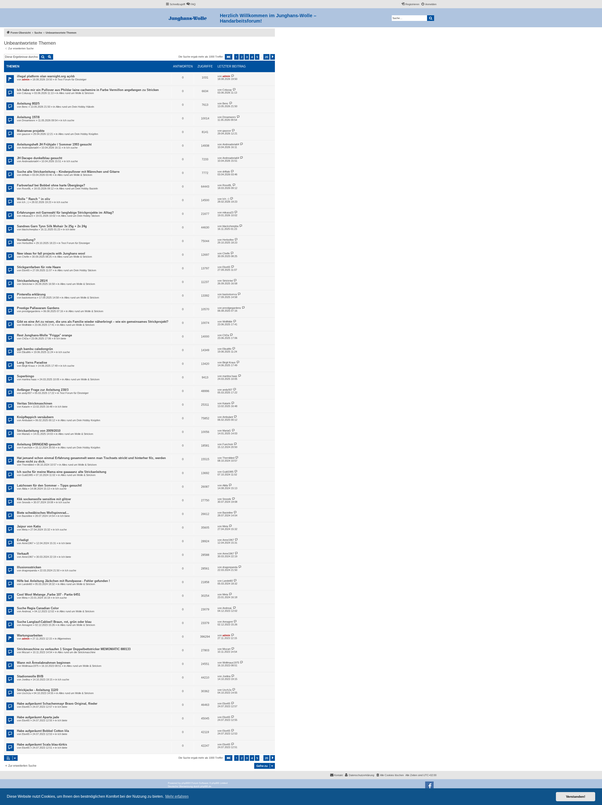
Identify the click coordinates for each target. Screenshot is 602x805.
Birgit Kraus (28, 365)
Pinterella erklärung (31, 294)
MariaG (26, 433)
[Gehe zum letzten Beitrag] (232, 76)
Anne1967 (27, 543)
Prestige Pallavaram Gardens (38, 308)
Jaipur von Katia (29, 526)
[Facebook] (429, 785)
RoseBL (26, 188)
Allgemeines (64, 638)
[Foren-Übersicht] (193, 17)
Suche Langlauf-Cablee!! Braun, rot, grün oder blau (54, 622)
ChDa (25, 338)
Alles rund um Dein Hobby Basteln (78, 188)
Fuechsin (27, 447)
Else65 (26, 270)
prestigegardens (31, 311)
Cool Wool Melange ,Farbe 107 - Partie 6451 (48, 594)
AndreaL (27, 611)
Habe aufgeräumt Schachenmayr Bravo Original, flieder (57, 703)
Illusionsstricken (29, 567)
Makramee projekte (30, 131)
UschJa (26, 693)
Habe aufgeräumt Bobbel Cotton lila (43, 731)
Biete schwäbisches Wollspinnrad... (43, 512)
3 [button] (247, 57)
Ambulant (27, 420)
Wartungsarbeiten (30, 635)
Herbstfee (27, 243)
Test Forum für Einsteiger (72, 79)
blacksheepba (30, 229)
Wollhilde (27, 324)
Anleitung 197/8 (28, 117)
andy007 (27, 393)
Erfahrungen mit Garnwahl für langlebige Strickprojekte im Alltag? (65, 212)
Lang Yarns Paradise (32, 362)
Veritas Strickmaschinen (34, 403)
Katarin (26, 406)
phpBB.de (205, 786)
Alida (24, 488)
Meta (25, 529)
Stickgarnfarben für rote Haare (39, 267)
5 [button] (257, 57)
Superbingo (25, 376)
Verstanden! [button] (575, 796)
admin (26, 79)
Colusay (26, 93)
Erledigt (22, 540)
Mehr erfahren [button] (177, 796)
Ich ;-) (25, 202)
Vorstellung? (26, 240)
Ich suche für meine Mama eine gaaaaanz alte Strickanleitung (61, 472)
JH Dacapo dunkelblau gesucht (39, 158)
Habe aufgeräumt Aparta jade (38, 717)
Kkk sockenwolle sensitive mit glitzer (44, 499)
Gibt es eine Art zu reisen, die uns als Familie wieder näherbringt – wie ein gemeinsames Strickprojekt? (92, 321)
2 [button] (241, 57)
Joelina (26, 679)
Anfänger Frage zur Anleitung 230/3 (42, 390)
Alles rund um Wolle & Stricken (76, 93)
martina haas (29, 379)
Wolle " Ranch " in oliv (33, 199)
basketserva (29, 297)
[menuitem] (191, 4)
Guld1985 (27, 475)
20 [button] (266, 57)
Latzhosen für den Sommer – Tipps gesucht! (49, 485)
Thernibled (28, 464)
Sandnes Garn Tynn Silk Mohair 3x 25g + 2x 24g (52, 226)
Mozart (26, 652)
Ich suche (68, 120)
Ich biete (70, 229)
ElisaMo (26, 352)
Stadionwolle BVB (30, 676)
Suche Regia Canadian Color (38, 608)
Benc (25, 106)
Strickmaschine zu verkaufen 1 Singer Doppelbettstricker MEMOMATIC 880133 (74, 649)
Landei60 (27, 584)
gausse (26, 134)
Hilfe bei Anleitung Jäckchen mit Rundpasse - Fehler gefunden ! (63, 581)
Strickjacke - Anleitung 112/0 (37, 690)
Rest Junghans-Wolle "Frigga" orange (44, 335)
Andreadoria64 (30, 147)
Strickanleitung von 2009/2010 (38, 430)
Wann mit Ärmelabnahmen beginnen (43, 662)
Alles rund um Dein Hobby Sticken (80, 215)
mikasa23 (27, 215)
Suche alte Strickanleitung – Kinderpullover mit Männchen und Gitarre (68, 171)
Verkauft (23, 553)
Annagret (27, 625)
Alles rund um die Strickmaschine (76, 652)
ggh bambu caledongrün (35, 349)
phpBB (185, 783)
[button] (228, 57)
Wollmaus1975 (30, 665)
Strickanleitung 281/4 (32, 281)
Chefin (25, 256)
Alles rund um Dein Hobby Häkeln (75, 106)
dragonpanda (29, 570)
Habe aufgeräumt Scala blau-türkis (42, 744)
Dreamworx (28, 120)
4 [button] (252, 57)
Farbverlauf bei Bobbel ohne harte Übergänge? (51, 185)
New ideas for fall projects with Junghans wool (51, 253)
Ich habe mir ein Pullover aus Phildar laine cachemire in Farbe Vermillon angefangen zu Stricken (88, 90)
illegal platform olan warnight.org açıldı (46, 76)
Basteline (27, 515)
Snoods (26, 502)
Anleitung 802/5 (28, 103)
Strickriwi (27, 284)
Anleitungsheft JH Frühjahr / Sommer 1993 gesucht (54, 144)
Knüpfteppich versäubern (35, 417)
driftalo (25, 174)
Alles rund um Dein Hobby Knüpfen (78, 134)
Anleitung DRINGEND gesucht (38, 444)
